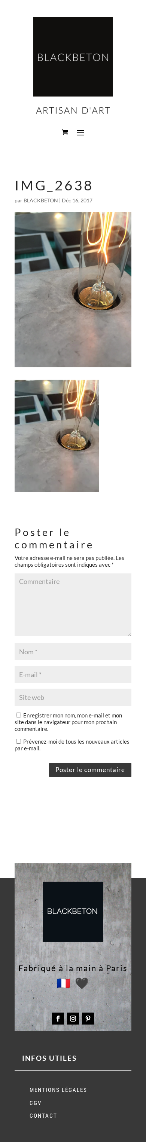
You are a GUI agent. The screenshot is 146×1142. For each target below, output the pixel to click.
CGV (36, 1103)
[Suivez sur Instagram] (73, 1019)
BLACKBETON (41, 200)
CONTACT (43, 1115)
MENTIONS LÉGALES (58, 1090)
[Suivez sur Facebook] (58, 1019)
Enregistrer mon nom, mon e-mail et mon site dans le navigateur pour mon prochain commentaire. (68, 722)
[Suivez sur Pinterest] (88, 1019)
